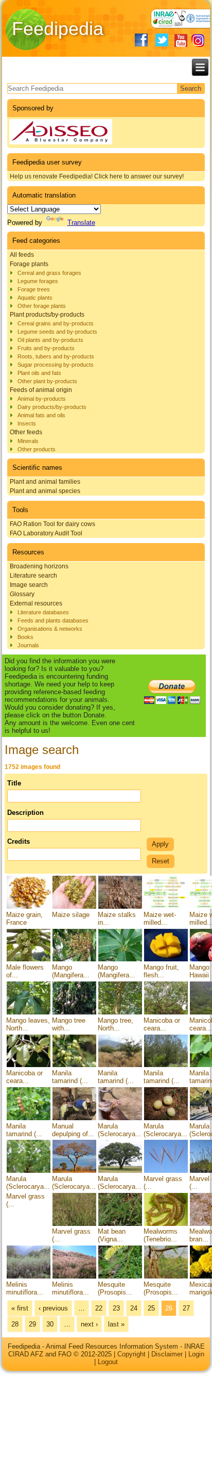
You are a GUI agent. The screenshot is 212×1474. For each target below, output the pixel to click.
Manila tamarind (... (70, 1077)
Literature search (33, 575)
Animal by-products (41, 399)
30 (50, 1324)
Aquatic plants (34, 297)
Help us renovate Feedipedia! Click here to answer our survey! (97, 176)
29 (32, 1324)
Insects (26, 423)
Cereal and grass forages (49, 273)
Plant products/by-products (47, 314)
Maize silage (71, 915)
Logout (108, 1362)
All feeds (22, 254)
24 (133, 1308)
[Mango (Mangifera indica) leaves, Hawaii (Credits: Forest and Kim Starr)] (120, 959)
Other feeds (26, 432)
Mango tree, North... (115, 1024)
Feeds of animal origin (41, 390)
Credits (18, 841)
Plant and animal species (45, 491)
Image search (29, 584)
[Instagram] (197, 40)
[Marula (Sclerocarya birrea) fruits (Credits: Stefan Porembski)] (166, 1118)
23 (116, 1308)
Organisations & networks (49, 629)
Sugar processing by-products (55, 365)
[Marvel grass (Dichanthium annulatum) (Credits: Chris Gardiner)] (166, 1171)
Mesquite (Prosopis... (115, 1288)
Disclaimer (167, 1354)
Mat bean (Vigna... (112, 1235)
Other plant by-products (47, 381)
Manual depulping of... (73, 1130)
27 (186, 1308)
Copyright (131, 1354)
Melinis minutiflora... (24, 1288)
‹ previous (53, 1308)
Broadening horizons (39, 566)
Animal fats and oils (41, 415)
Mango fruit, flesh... (161, 971)
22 (98, 1308)
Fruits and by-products (46, 348)
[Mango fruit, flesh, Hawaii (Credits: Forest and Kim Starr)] (166, 959)
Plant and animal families (45, 481)
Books (25, 637)
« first (19, 1308)
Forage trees (33, 289)
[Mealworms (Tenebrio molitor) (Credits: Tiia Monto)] (166, 1223)
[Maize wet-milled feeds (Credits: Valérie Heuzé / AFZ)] (166, 907)
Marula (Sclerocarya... (120, 1130)
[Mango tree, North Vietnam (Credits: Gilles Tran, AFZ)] (120, 1013)
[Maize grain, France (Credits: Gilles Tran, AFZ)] (28, 907)
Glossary (22, 594)
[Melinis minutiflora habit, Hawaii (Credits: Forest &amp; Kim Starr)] (28, 1277)
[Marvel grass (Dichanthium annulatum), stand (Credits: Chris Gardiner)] (74, 1223)
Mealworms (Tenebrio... (161, 1235)
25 (151, 1308)
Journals (28, 645)
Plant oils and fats (39, 373)
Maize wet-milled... (160, 918)
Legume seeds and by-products (57, 332)
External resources (36, 603)
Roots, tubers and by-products (55, 356)
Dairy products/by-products (51, 407)
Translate (81, 222)
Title (14, 783)
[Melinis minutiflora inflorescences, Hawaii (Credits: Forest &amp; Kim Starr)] (74, 1277)
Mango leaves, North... (28, 1024)
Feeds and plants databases (53, 620)
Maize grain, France (24, 918)
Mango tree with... (68, 1024)
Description (25, 812)
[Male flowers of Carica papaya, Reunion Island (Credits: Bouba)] (28, 959)
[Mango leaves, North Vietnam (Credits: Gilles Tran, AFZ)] (28, 1013)
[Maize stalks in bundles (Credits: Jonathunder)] (120, 907)
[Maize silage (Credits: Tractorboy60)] (74, 907)
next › (89, 1324)
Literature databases (43, 612)
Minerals (28, 441)
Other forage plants (41, 306)
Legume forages (37, 281)
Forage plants (29, 264)
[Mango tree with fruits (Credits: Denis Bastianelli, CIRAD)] (74, 1013)
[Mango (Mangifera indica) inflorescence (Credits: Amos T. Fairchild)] (74, 959)
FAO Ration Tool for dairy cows (52, 524)
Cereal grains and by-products (55, 323)
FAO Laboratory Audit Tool (46, 533)
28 (15, 1324)
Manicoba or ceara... (162, 1024)
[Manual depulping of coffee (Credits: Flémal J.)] (74, 1118)
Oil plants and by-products (50, 340)
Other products (36, 449)
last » (116, 1324)
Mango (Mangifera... (71, 971)
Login (196, 1354)
